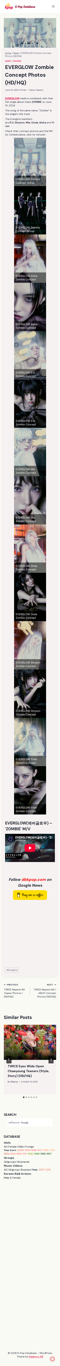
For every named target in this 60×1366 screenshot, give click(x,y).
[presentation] (30, 1042)
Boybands (23, 1161)
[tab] (23, 1097)
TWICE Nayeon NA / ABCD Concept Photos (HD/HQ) (44, 990)
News (8, 61)
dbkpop (14, 1081)
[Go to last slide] (9, 1059)
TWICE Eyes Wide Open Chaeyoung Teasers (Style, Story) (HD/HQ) (28, 1071)
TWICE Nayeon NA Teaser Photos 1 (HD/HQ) (14, 990)
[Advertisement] (30, 934)
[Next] (51, 1059)
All (5, 1146)
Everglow (12, 970)
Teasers (16, 61)
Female (12, 1146)
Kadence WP (36, 1356)
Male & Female (12, 1177)
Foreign (29, 1146)
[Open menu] (53, 6)
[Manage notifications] (52, 1358)
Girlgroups (10, 1161)
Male (21, 1146)
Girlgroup (13, 1169)
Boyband (26, 1169)
